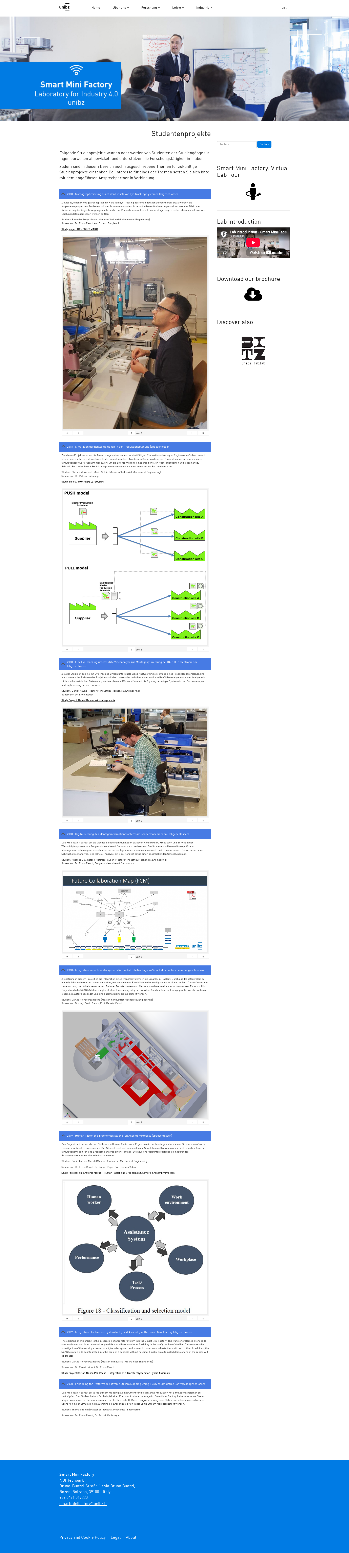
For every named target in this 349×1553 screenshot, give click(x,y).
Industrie (203, 7)
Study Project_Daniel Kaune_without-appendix (88, 700)
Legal (116, 1538)
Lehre (177, 7)
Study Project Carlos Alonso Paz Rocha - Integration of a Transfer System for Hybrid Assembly (115, 1373)
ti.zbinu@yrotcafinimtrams (83, 1504)
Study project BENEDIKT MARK (79, 229)
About (131, 1538)
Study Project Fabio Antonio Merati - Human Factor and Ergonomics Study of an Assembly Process (117, 1173)
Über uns (120, 7)
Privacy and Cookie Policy (82, 1538)
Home (95, 7)
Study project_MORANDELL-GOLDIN (82, 481)
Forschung (149, 7)
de (284, 7)
